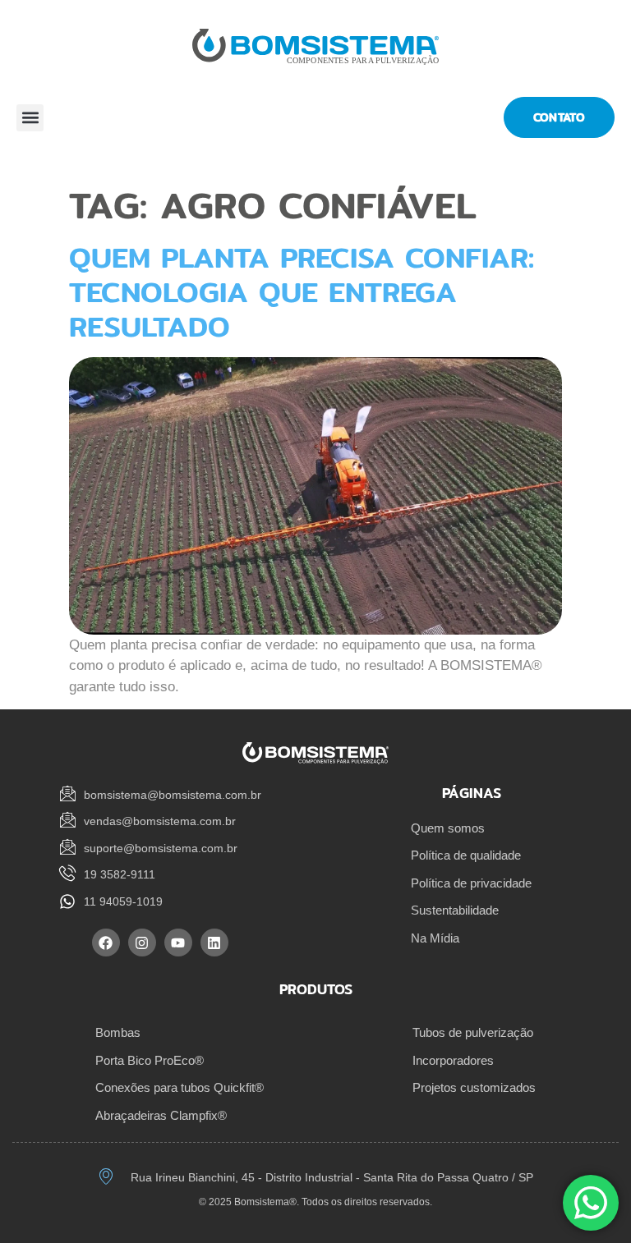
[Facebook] (106, 942)
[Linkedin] (214, 942)
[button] (30, 117)
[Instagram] (142, 942)
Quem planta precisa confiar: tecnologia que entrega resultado (301, 292)
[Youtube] (178, 942)
